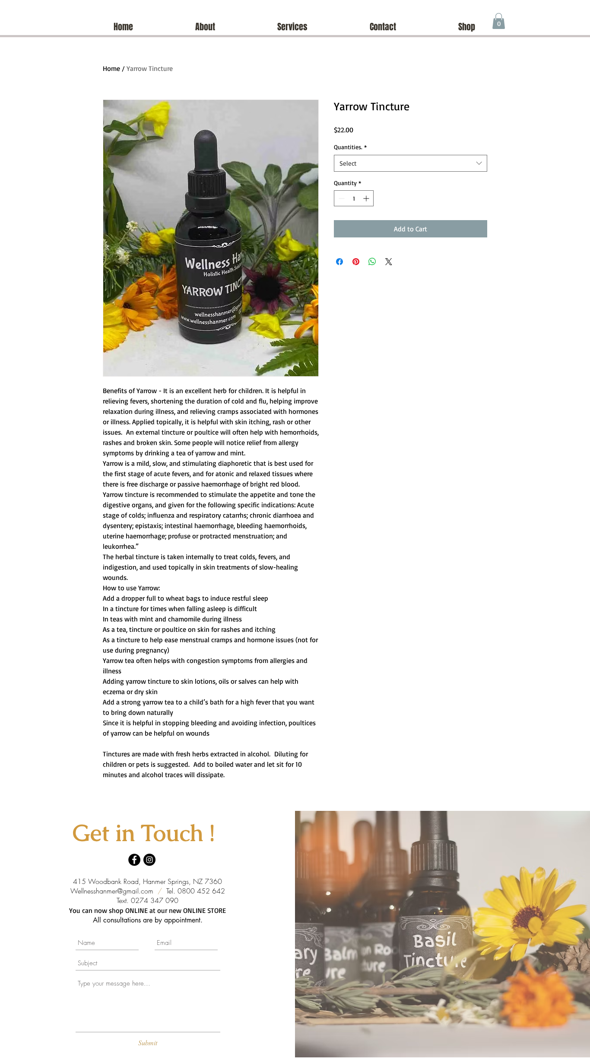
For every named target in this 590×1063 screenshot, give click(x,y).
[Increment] (367, 198)
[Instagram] (149, 860)
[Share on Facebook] (339, 261)
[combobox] (410, 163)
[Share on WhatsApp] (372, 261)
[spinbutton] (354, 198)
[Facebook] (134, 860)
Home (111, 68)
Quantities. (350, 146)
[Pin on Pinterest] (356, 261)
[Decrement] (340, 198)
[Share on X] (389, 261)
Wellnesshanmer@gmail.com (111, 891)
